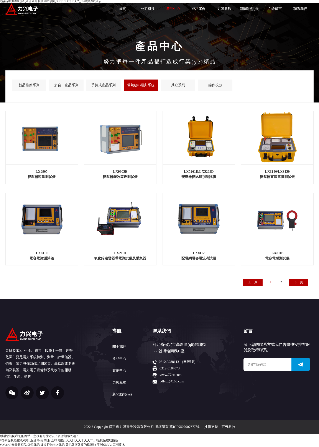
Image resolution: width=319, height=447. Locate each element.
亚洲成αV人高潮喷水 (111, 444)
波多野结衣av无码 (53, 444)
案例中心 (119, 370)
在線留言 (275, 9)
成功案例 (199, 9)
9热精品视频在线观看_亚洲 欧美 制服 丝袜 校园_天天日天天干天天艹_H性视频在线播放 (59, 440)
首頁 (122, 9)
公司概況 (148, 9)
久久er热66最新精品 (13, 444)
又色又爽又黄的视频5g (81, 444)
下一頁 (298, 282)
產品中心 (173, 9)
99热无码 (34, 444)
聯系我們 (300, 9)
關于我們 (119, 346)
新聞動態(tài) (249, 9)
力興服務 (224, 9)
